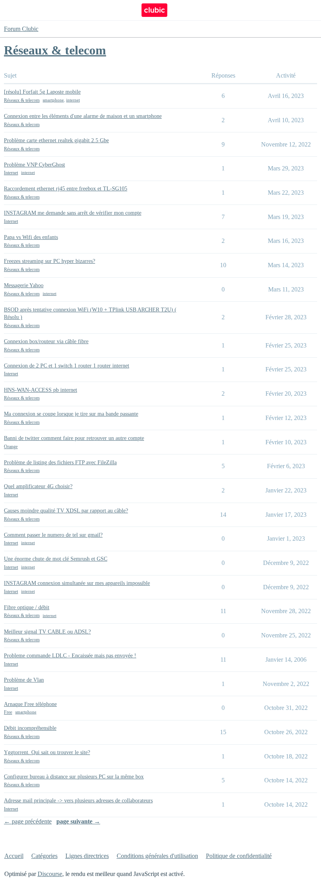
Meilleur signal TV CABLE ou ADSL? (47, 632)
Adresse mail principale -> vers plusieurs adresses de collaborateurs (78, 801)
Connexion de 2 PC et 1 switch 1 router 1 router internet (66, 366)
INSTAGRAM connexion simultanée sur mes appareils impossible (77, 583)
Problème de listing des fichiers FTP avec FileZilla (60, 462)
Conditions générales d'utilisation (157, 855)
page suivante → (78, 821)
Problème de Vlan (24, 680)
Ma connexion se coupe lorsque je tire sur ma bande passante (71, 414)
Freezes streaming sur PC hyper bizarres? (49, 261)
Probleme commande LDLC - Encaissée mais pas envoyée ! (70, 656)
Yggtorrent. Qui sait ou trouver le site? (47, 752)
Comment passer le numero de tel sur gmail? (53, 535)
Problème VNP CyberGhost (34, 165)
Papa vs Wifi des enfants (31, 237)
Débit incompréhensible (30, 728)
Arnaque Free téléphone (30, 704)
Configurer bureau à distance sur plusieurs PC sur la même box (74, 777)
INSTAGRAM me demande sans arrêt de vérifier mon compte (72, 213)
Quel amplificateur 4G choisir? (38, 486)
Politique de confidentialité (239, 855)
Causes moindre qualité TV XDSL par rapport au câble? (66, 511)
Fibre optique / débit (26, 607)
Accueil (13, 855)
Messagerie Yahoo (23, 285)
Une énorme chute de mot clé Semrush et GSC (55, 559)
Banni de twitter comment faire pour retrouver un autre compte (74, 438)
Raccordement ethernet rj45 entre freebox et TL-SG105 (65, 189)
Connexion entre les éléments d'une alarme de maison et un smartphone (83, 116)
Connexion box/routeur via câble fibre (46, 341)
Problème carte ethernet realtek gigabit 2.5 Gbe (56, 140)
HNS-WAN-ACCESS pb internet (40, 390)
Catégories (44, 855)
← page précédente (28, 821)
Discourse (50, 874)
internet (73, 100)
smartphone (53, 100)
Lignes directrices (87, 855)
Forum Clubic (21, 28)
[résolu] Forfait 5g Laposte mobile (42, 92)
